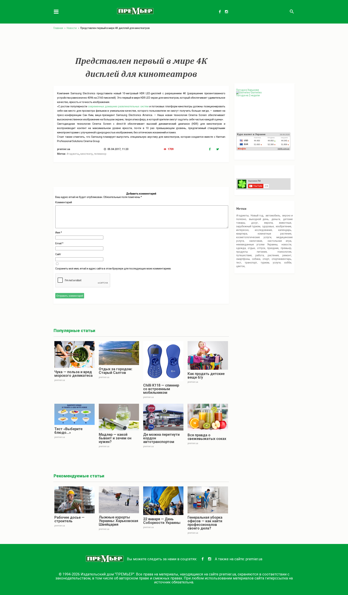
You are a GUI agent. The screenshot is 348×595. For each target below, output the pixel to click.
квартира (241, 233)
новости (286, 244)
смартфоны (243, 259)
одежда (241, 248)
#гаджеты (73, 153)
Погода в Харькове (247, 89)
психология (284, 251)
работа (259, 255)
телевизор (100, 153)
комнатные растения (274, 233)
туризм (265, 262)
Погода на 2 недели (248, 95)
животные (285, 222)
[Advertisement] (141, 43)
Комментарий (63, 202)
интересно (242, 230)
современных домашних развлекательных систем (118, 106)
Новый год (257, 215)
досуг (254, 222)
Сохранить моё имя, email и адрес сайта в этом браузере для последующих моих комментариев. (113, 268)
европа (268, 222)
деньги (276, 219)
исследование (263, 230)
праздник (273, 248)
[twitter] (219, 149)
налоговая (255, 240)
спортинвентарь (281, 259)
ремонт (286, 255)
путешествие (244, 255)
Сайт (58, 254)
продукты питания (251, 251)
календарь (284, 230)
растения (273, 255)
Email (59, 243)
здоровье (268, 226)
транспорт (251, 262)
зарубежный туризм (248, 226)
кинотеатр (86, 153)
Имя (58, 232)
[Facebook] (212, 149)
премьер (286, 248)
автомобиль (273, 215)
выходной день (259, 219)
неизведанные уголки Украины (256, 244)
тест (238, 262)
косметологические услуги (253, 237)
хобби (287, 262)
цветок (240, 266)
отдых (251, 248)
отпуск (261, 248)
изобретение (283, 226)
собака (256, 259)
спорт (266, 259)
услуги (277, 262)
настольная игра (279, 240)
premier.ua (254, 559)
